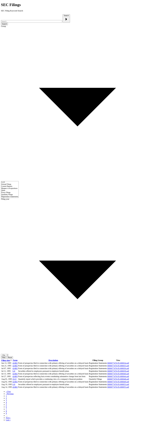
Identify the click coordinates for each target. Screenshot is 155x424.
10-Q (14, 379)
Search (66, 15)
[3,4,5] (10, 182)
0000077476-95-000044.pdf (118, 376)
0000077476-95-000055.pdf (118, 387)
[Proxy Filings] (10, 193)
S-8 (13, 371)
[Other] (10, 191)
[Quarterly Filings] (10, 195)
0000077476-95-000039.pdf (118, 371)
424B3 (15, 376)
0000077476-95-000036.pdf (118, 368)
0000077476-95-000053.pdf (118, 384)
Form (15, 360)
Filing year (5, 199)
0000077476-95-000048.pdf (118, 379)
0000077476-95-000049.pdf (118, 382)
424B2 (15, 363)
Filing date (5, 360)
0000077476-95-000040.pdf (118, 374)
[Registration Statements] (10, 197)
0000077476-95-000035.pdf (118, 366)
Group (3, 26)
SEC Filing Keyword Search (12, 11)
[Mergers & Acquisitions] (10, 188)
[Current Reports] (10, 186)
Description (53, 360)
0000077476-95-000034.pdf (118, 363)
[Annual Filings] (10, 184)
